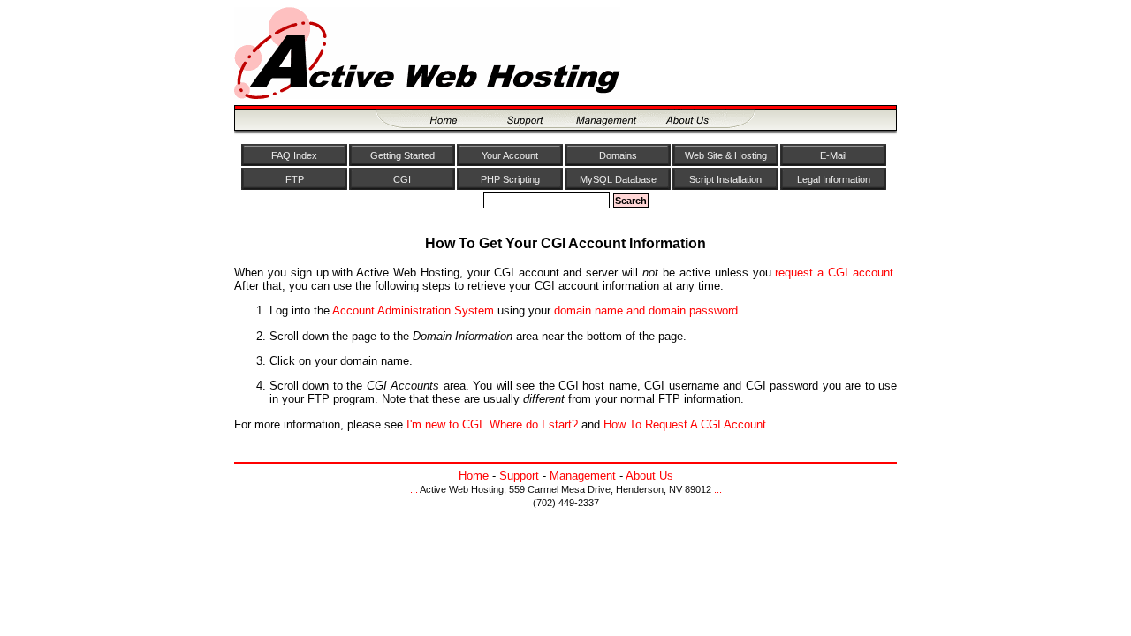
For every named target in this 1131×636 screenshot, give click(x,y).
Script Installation (725, 179)
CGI (402, 179)
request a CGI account (834, 272)
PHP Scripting (510, 179)
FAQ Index (294, 155)
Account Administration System (413, 310)
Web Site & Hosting (726, 155)
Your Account (510, 155)
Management (583, 475)
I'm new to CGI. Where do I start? (492, 424)
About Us (649, 475)
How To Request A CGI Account (684, 424)
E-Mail (833, 155)
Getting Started (402, 155)
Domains (618, 155)
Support (519, 475)
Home (474, 475)
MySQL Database (618, 179)
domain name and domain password (646, 310)
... (414, 489)
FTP (294, 179)
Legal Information (833, 179)
